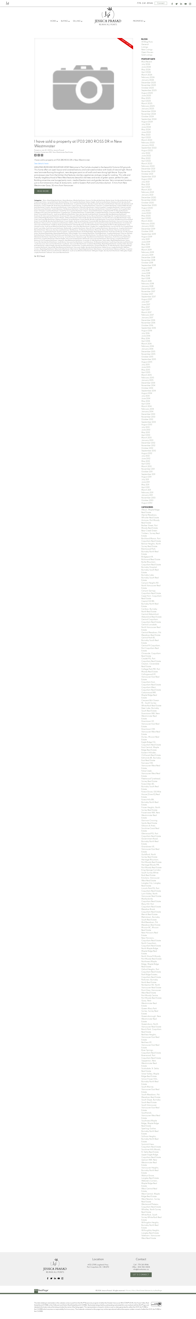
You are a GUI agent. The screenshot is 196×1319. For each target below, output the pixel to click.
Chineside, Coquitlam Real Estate (49, 210)
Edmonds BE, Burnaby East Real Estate (90, 217)
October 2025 (147, 88)
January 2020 (147, 226)
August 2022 (147, 150)
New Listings (147, 50)
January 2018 (147, 286)
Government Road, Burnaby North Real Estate (108, 223)
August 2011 (146, 477)
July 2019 (145, 239)
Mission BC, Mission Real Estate (104, 230)
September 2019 (148, 234)
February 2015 (147, 378)
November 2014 (148, 385)
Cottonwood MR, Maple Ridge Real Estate (149, 695)
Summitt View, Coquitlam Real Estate (83, 245)
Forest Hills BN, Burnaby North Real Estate (51, 221)
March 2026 (146, 75)
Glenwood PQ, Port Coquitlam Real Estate (81, 223)
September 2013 (148, 422)
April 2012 (145, 464)
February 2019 (147, 252)
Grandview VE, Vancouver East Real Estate (150, 849)
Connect (160, 3)
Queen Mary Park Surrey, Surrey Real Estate (62, 237)
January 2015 (147, 380)
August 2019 (146, 237)
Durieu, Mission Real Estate (95, 216)
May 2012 (145, 461)
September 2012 (148, 451)
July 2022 (145, 153)
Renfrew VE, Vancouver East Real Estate (94, 238)
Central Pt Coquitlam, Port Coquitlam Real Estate (150, 648)
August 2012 (146, 453)
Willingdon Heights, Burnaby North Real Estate (106, 250)
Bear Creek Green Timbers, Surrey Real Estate (150, 533)
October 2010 (147, 500)
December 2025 (148, 83)
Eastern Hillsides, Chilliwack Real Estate (66, 217)
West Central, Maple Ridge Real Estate (81, 249)
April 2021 (145, 187)
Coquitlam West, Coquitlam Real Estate (96, 212)
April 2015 (145, 372)
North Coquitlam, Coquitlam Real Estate (69, 231)
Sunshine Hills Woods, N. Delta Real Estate (107, 245)
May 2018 (145, 276)
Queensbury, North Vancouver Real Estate (117, 237)
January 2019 (147, 255)
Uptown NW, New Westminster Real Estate (60, 247)
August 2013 (146, 425)
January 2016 (147, 349)
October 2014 (147, 388)
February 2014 (147, 409)
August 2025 (147, 93)
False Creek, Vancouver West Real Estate (150, 773)
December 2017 (148, 289)
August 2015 (146, 362)
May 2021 (145, 184)
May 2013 (145, 432)
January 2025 (147, 109)
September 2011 (148, 474)
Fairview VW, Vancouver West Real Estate (114, 217)
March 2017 (146, 312)
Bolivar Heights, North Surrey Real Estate (98, 202)
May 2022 (145, 158)
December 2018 (148, 257)
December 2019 (148, 229)
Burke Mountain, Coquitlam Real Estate (75, 204)
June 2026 (146, 67)
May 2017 (145, 307)
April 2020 (146, 218)
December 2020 (148, 198)
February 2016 (147, 346)
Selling (76, 21)
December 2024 (148, 111)
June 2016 (145, 336)
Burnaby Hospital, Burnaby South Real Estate (101, 204)
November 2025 (148, 85)
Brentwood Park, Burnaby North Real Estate (150, 551)
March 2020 (146, 221)
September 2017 (148, 297)
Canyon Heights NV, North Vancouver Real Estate (56, 205)
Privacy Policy (131, 1290)
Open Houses (147, 52)
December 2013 (148, 414)
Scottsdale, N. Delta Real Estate (92, 240)
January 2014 (147, 412)
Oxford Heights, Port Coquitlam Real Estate (82, 233)
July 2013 (145, 427)
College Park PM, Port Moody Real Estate (115, 210)
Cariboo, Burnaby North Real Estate (56, 207)
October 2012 (147, 448)
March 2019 (146, 250)
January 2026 (147, 80)
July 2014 (145, 396)
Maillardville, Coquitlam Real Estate (74, 228)
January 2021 (147, 195)
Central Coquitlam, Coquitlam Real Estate (107, 207)
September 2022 (148, 148)
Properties (138, 21)
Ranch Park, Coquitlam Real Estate (44, 238)
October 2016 (147, 325)
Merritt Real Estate (39, 230)
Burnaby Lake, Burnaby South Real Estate (150, 577)
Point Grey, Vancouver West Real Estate (84, 235)
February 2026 (148, 77)
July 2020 (145, 211)
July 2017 (145, 302)
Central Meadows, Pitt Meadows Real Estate (65, 209)
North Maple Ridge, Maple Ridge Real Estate (95, 231)
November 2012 (148, 446)
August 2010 (146, 503)
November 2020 (148, 200)
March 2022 (146, 164)
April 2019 (145, 247)
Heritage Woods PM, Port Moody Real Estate (113, 224)
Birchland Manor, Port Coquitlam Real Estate (72, 202)
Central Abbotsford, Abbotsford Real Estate (81, 207)
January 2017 (147, 318)
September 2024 (148, 119)
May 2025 (146, 98)
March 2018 (146, 281)
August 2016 (146, 331)
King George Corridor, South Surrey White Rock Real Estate (151, 872)
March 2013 (146, 438)
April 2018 (145, 278)
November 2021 (148, 171)
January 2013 (147, 440)
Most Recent (146, 62)
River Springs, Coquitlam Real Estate (118, 238)
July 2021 (145, 182)
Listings (144, 47)
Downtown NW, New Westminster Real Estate (112, 214)
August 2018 (146, 268)
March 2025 (146, 103)
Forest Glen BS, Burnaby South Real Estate (92, 219)
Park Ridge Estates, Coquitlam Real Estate (107, 233)
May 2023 (145, 135)
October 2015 (147, 357)
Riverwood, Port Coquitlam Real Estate (45, 240)
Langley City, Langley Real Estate (100, 226)
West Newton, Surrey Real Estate (103, 249)
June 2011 (145, 482)
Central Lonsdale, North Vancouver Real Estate (151, 627)
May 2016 (145, 338)
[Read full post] (83, 88)
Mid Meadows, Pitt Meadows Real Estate (82, 230)
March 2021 (146, 190)
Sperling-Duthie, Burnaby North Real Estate (150, 1131)
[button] (172, 4)
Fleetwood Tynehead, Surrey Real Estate (68, 219)
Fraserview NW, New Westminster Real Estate (57, 152)
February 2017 (147, 315)
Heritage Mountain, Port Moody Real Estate (86, 224)
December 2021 (148, 169)
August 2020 (147, 208)
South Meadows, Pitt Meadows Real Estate (96, 242)
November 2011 (148, 469)
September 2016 (148, 328)
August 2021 (146, 179)
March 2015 (146, 375)
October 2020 (147, 203)
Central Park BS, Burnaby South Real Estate (92, 209)
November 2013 (148, 417)
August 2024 (147, 122)
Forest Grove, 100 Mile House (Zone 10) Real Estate (151, 794)
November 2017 (148, 291)
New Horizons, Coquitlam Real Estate (45, 231)
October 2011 (147, 472)
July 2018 (145, 271)
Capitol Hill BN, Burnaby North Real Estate (150, 603)
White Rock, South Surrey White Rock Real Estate (77, 250)
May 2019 (145, 244)
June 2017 (145, 305)
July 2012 (145, 456)
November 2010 (148, 498)
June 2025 (146, 96)
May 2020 (146, 216)
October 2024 (147, 117)
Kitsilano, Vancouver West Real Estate (78, 226)
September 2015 (148, 359)
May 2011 (145, 485)
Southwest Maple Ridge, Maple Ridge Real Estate (101, 244)
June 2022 (146, 156)
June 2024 (146, 127)
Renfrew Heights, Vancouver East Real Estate (69, 238)
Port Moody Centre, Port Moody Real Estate (110, 235)
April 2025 (146, 101)
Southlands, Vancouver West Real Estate (74, 244)
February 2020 (148, 224)
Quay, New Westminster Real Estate (149, 1003)
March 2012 (146, 466)
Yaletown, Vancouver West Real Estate (58, 252)
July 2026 (145, 64)
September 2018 (148, 265)
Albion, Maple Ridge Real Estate (52, 200)
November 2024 (148, 114)
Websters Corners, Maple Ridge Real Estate (149, 1183)
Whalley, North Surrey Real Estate (52, 250)
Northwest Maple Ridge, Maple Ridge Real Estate (53, 233)
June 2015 (145, 367)
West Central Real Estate (62, 249)
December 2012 (148, 443)
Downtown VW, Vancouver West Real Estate (73, 216)
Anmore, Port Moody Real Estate (95, 200)
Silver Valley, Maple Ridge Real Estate (114, 240)
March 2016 (146, 344)
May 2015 (145, 370)
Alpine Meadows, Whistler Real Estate (74, 200)
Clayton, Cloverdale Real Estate (92, 210)
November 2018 (148, 260)
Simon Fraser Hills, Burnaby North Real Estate (150, 1081)
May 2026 (145, 70)
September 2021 (148, 177)
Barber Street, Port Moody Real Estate (117, 200)
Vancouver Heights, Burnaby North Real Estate (88, 247)
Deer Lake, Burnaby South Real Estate (87, 214)
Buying (64, 21)
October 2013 (147, 419)
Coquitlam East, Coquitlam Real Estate (72, 212)
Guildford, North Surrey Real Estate (61, 224)
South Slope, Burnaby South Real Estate (121, 242)
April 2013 (145, 435)
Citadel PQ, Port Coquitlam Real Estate (71, 210)
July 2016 (145, 333)
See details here (41, 164)
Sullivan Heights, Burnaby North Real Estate (58, 245)
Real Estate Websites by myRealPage (149, 1290)
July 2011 (145, 479)
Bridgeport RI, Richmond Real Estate (52, 204)
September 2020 (149, 205)
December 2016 (148, 320)
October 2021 (147, 174)
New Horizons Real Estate (122, 230)
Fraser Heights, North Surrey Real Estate (76, 221)
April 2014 (145, 404)
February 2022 (148, 166)
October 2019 (147, 231)
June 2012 (145, 459)
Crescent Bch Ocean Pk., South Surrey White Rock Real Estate (57, 214)
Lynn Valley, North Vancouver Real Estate (51, 228)
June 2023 (146, 132)
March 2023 (146, 140)
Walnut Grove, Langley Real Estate (112, 247)
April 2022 (146, 161)
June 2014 (145, 398)
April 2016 (145, 341)
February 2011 (147, 493)
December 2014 (148, 383)
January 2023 (147, 145)
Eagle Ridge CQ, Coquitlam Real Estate (115, 216)
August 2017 (146, 299)
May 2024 (145, 130)
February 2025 (148, 106)
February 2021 (147, 192)
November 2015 (148, 354)
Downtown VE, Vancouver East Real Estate (46, 216)
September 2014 (148, 391)
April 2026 (146, 72)
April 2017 (145, 310)
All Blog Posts (147, 42)
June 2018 (145, 273)
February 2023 (148, 143)
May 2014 (145, 401)
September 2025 (149, 90)
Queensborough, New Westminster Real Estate (90, 237)
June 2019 (145, 242)
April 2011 (145, 487)
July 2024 (145, 124)
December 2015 (148, 352)
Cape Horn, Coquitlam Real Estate (106, 205)
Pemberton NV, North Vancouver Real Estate (58, 235)
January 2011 (147, 495)
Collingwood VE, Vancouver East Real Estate (47, 212)
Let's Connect (141, 1275)
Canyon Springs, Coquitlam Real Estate (83, 205)
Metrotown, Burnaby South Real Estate (57, 230)
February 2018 (147, 284)
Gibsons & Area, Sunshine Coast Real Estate (55, 223)
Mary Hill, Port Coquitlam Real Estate (97, 228)
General (145, 44)
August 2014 (146, 393)
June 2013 (145, 430)
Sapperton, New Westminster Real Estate (70, 240)
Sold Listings (146, 55)
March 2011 (146, 490)
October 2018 (147, 263)
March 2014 (146, 406)
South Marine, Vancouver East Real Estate (70, 242)
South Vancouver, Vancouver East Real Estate (48, 244)
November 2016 (148, 323)
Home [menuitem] (53, 21)
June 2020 (146, 213)
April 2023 (146, 137)
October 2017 (147, 294)
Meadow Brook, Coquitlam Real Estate (120, 228)
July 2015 (145, 365)
